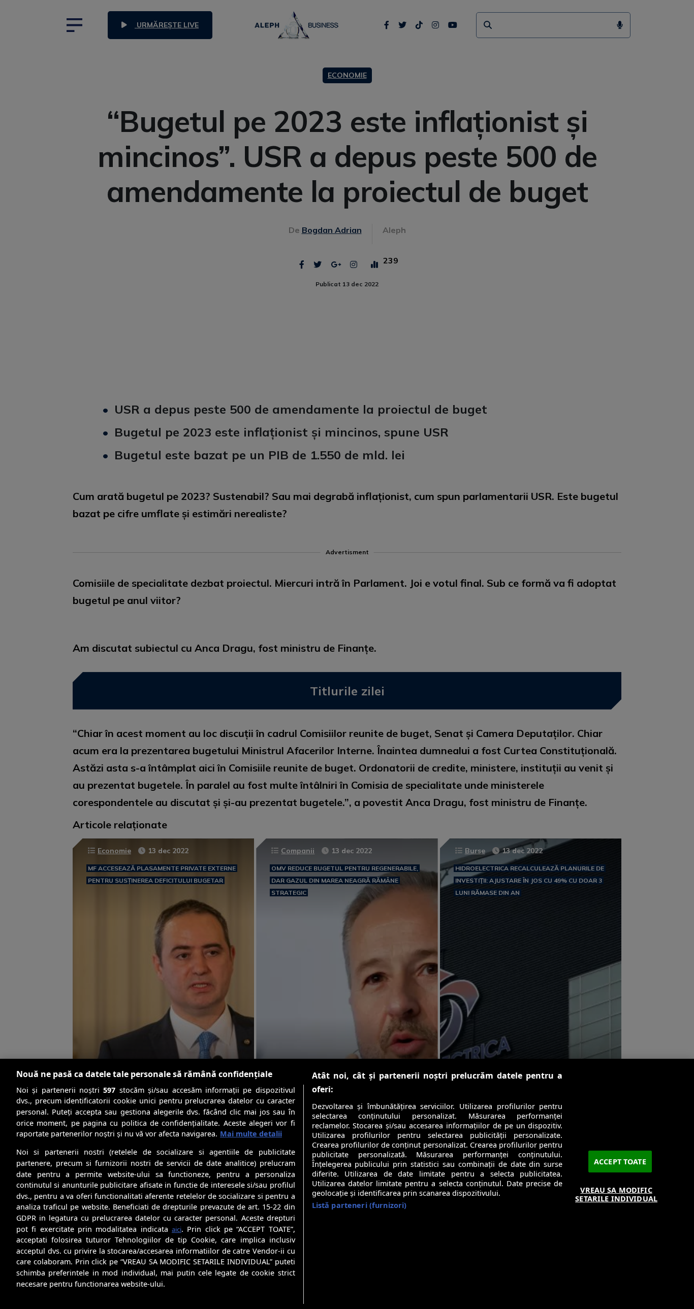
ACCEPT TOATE (620, 1161)
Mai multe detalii (251, 1133)
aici (176, 1229)
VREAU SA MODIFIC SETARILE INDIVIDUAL (616, 1194)
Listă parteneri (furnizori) (359, 1205)
